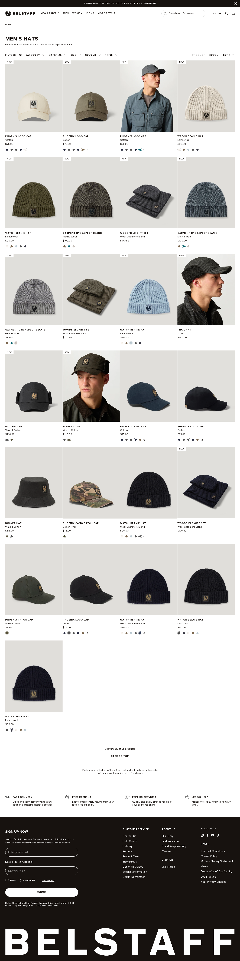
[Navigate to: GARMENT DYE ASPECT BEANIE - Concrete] (34, 289)
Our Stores (168, 867)
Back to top (120, 756)
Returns (127, 851)
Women (77, 13)
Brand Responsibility (174, 846)
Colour (90, 55)
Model (213, 55)
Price (109, 55)
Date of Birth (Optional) (19, 862)
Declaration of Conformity (216, 871)
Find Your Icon (170, 841)
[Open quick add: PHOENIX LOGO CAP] (7, 149)
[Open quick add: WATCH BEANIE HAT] (179, 149)
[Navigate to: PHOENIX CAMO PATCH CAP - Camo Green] (91, 482)
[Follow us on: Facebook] (207, 835)
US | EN (216, 13)
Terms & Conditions (213, 851)
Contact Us (129, 836)
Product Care (131, 856)
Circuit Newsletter (134, 877)
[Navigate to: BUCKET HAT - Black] (34, 482)
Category (32, 55)
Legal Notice (208, 876)
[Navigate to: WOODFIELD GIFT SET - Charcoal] (148, 192)
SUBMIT (42, 892)
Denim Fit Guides (133, 866)
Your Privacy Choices (213, 882)
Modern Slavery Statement (217, 861)
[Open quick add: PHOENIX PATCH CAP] (7, 633)
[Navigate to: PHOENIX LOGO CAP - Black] (206, 386)
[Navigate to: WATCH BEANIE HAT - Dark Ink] (148, 579)
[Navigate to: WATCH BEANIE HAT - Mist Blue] (148, 289)
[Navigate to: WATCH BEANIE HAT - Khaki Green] (34, 192)
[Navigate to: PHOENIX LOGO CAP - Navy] (148, 386)
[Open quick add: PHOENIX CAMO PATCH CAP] (64, 536)
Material (55, 55)
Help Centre (130, 841)
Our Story (167, 836)
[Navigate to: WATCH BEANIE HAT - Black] (148, 482)
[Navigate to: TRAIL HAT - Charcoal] (206, 289)
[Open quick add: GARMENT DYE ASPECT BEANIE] (64, 246)
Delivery (127, 846)
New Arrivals (50, 13)
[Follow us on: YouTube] (212, 835)
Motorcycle (107, 13)
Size (73, 55)
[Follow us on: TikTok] (218, 835)
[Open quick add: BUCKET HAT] (7, 536)
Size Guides (130, 861)
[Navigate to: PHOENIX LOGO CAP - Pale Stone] (34, 96)
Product (198, 55)
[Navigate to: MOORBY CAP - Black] (34, 386)
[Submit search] (165, 13)
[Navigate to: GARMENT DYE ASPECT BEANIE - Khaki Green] (91, 192)
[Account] (226, 13)
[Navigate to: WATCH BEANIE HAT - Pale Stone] (206, 96)
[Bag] (233, 13)
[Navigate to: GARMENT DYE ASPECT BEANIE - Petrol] (206, 192)
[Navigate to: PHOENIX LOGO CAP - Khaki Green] (91, 96)
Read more (137, 773)
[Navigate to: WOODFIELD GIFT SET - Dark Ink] (206, 482)
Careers (166, 851)
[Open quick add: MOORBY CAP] (7, 439)
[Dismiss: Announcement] (235, 3)
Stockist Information (135, 872)
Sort (226, 55)
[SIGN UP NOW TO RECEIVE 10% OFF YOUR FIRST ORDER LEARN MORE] (120, 3)
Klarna (204, 866)
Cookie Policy (209, 856)
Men (66, 13)
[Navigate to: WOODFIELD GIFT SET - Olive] (91, 289)
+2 (29, 150)
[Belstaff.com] (20, 13)
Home (8, 24)
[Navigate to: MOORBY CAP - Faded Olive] (91, 386)
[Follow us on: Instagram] (202, 835)
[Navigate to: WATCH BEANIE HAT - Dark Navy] (34, 676)
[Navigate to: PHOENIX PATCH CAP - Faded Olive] (34, 579)
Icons (90, 13)
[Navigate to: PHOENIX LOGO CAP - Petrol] (148, 96)
